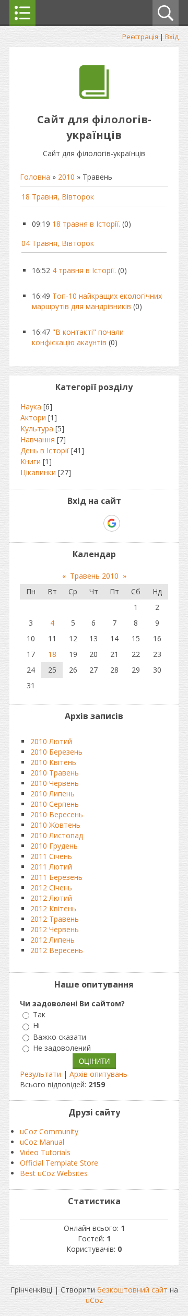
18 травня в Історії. (86, 224)
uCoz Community (49, 1131)
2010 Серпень (54, 804)
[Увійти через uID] (76, 523)
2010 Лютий (51, 741)
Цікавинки (38, 472)
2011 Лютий (51, 867)
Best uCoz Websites (54, 1173)
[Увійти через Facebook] (93, 523)
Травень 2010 (94, 576)
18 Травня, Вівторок (57, 197)
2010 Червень (54, 783)
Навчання (37, 439)
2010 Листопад (56, 835)
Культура (36, 428)
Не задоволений (62, 1048)
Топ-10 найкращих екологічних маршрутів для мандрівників (97, 301)
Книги (30, 461)
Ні (36, 1026)
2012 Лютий (51, 898)
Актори (33, 417)
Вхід (172, 36)
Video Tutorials (45, 1152)
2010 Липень (52, 793)
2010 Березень (56, 752)
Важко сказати (59, 1037)
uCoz (94, 1300)
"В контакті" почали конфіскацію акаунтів (78, 337)
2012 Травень (54, 919)
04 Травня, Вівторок (57, 243)
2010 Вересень (56, 814)
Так (39, 1014)
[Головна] (94, 96)
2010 (66, 177)
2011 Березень (56, 877)
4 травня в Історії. (84, 270)
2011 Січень (51, 856)
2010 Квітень (53, 762)
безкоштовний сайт (132, 1290)
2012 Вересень (56, 950)
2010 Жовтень (55, 825)
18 (52, 654)
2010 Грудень (54, 846)
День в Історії (44, 450)
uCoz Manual (42, 1142)
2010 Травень (54, 773)
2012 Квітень (53, 908)
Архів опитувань (98, 1074)
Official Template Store (59, 1163)
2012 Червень (54, 929)
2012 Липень (52, 940)
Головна (35, 177)
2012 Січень (51, 887)
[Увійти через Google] (111, 523)
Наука (30, 407)
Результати (40, 1074)
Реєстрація (140, 36)
